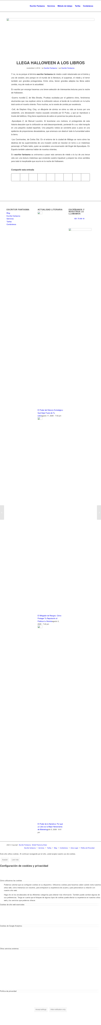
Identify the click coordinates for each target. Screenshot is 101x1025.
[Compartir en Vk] (68, 177)
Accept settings (41, 1009)
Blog (8, 213)
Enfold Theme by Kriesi (39, 845)
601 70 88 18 (79, 218)
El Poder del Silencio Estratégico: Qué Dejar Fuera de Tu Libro (50, 413)
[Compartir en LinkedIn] (50, 177)
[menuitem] (37, 6)
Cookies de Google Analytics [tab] (11, 926)
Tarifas (9, 221)
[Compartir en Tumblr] (59, 177)
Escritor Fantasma (50, 68)
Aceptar (5, 859)
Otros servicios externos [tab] (9, 948)
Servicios (10, 218)
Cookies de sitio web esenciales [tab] (12, 904)
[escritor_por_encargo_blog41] (50, 37)
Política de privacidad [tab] (8, 991)
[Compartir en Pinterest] (42, 177)
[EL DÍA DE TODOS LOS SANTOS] (99, 512)
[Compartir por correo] (85, 177)
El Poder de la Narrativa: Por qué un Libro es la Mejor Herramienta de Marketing (50, 827)
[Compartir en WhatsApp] (33, 177)
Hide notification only (57, 1009)
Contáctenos (11, 224)
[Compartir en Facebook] (15, 177)
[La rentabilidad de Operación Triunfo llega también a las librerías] (2, 512)
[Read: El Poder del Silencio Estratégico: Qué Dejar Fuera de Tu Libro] (40, 213)
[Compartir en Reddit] (76, 177)
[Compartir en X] (24, 177)
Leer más (15, 859)
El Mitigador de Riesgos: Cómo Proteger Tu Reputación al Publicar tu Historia (49, 618)
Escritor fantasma (13, 216)
